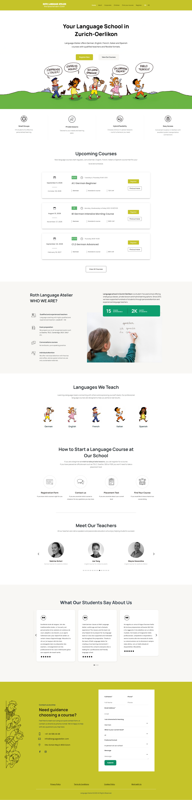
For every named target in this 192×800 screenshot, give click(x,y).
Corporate (107, 5)
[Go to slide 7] (94, 570)
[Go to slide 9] (97, 570)
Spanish (143, 426)
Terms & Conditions (81, 784)
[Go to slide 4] (88, 570)
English (72, 426)
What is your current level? (114, 730)
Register (139, 5)
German (49, 426)
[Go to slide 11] (101, 570)
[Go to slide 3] (87, 570)
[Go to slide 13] (105, 570)
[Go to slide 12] (103, 570)
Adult (100, 5)
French (96, 426)
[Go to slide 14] (106, 570)
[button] (38, 554)
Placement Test (111, 492)
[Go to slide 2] (85, 570)
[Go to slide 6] (92, 570)
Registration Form (49, 492)
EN (145, 5)
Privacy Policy (55, 784)
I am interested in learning (114, 719)
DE (149, 5)
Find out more (135, 188)
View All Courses (96, 269)
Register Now (84, 57)
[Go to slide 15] (108, 570)
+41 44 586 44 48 (52, 733)
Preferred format (110, 740)
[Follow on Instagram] (45, 752)
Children (117, 5)
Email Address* (110, 708)
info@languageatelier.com (57, 738)
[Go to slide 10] (99, 570)
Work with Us (137, 784)
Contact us (80, 492)
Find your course (127, 5)
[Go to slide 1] (83, 570)
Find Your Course (142, 492)
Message (107, 750)
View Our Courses (109, 57)
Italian (119, 426)
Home (94, 5)
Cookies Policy (109, 784)
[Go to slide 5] (90, 570)
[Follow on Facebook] (40, 752)
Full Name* (108, 697)
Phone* (130, 697)
